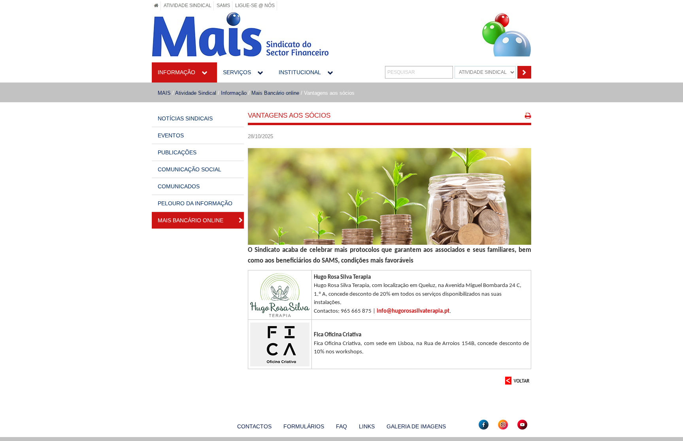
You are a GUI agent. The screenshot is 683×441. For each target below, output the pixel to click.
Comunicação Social (189, 169)
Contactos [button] (254, 426)
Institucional (300, 72)
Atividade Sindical (195, 93)
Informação (176, 72)
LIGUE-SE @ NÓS (255, 5)
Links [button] (367, 426)
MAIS (164, 93)
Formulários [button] (303, 426)
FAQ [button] (341, 426)
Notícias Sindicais (185, 118)
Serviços (237, 72)
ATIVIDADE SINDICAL (187, 5)
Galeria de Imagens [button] (416, 426)
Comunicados (179, 186)
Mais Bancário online (275, 93)
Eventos (171, 135)
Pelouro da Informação (195, 203)
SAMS (223, 5)
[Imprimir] (528, 116)
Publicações (177, 152)
